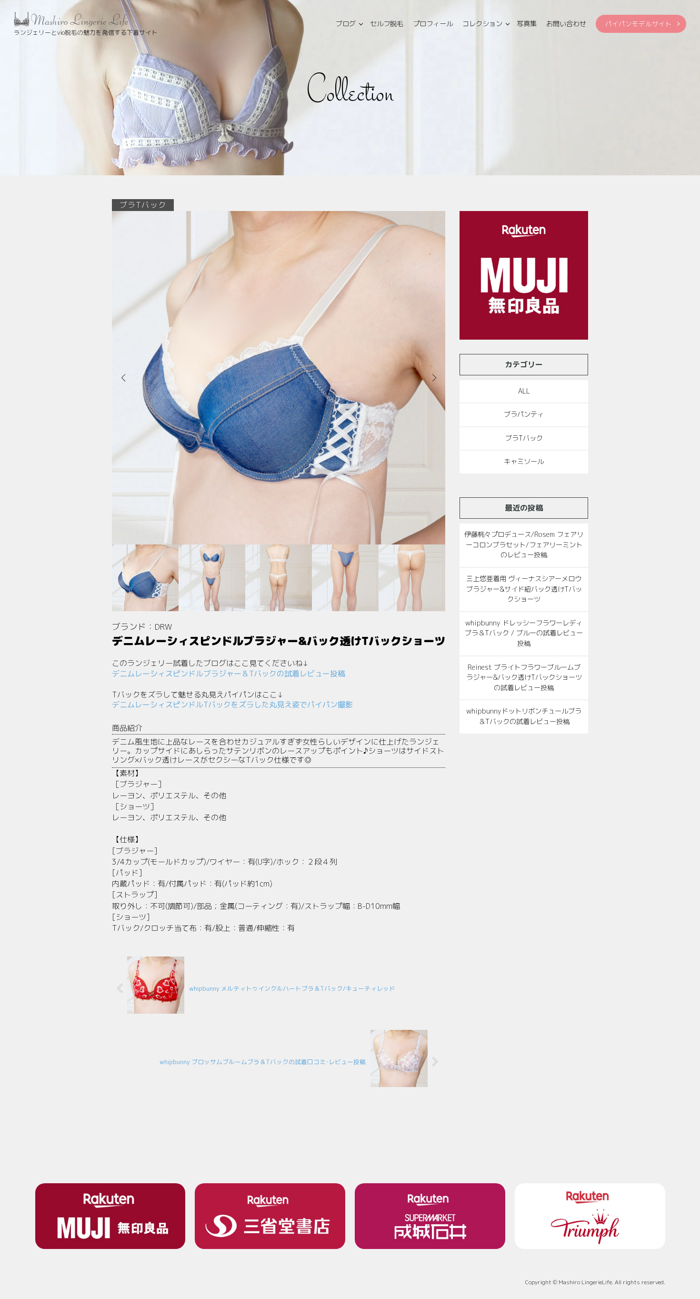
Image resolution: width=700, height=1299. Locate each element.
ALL (524, 391)
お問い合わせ (566, 24)
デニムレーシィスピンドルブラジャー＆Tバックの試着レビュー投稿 (228, 673)
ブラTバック (524, 438)
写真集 (527, 24)
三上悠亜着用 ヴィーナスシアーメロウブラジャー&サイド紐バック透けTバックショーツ (524, 589)
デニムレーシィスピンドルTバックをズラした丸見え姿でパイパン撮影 (232, 704)
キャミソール (524, 461)
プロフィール (433, 24)
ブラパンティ (524, 414)
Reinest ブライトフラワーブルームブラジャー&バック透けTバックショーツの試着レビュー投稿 (524, 678)
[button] (434, 378)
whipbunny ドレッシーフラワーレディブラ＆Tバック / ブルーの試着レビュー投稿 (524, 633)
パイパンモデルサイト (638, 23)
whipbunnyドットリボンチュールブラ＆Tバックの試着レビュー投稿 (523, 716)
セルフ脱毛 (386, 24)
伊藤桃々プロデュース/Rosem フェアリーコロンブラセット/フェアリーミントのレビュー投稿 (523, 545)
